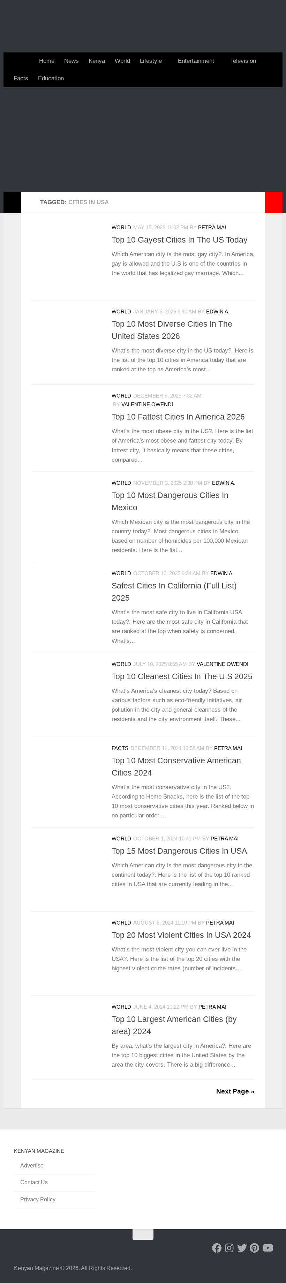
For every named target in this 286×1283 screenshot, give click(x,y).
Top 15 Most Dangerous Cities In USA (179, 850)
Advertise (32, 1166)
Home (46, 61)
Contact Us (34, 1182)
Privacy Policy (37, 1199)
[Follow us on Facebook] (217, 1248)
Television (243, 61)
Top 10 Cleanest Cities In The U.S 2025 (182, 676)
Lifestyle (151, 61)
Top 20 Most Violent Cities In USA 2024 (181, 935)
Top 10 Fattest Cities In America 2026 (178, 416)
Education (51, 78)
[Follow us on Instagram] (229, 1248)
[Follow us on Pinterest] (254, 1248)
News (71, 61)
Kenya (97, 61)
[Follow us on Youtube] (267, 1248)
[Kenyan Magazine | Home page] (143, 26)
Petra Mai (212, 227)
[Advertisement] (143, 139)
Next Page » (235, 1091)
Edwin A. (217, 311)
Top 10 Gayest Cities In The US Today (180, 239)
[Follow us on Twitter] (242, 1248)
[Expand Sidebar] (12, 202)
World (122, 61)
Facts (21, 78)
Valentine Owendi (147, 404)
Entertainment (196, 61)
